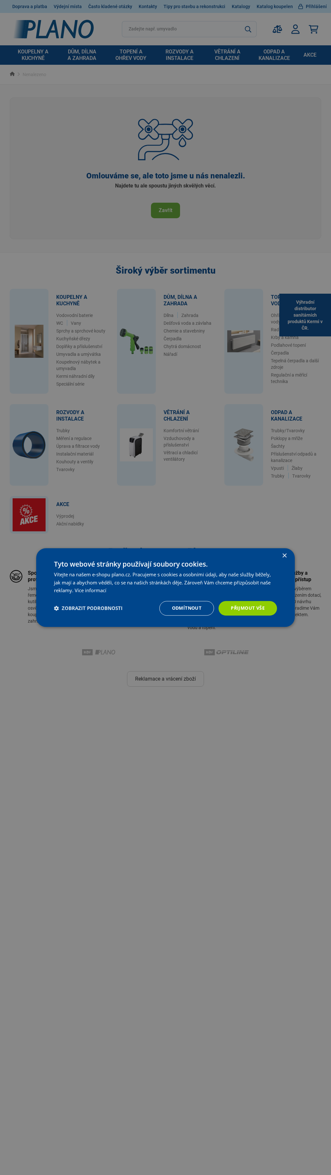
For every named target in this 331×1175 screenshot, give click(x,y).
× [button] (284, 555)
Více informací (90, 590)
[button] (88, 608)
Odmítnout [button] (187, 608)
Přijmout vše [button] (248, 608)
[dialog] (165, 587)
